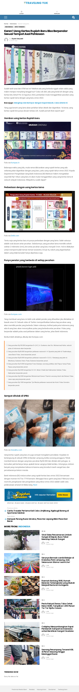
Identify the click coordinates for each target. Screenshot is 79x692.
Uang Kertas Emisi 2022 (48, 503)
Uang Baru (20, 503)
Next (35, 485)
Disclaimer (52, 689)
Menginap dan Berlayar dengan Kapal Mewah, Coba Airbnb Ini (40, 103)
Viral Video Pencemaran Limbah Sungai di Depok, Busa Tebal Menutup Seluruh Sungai (57, 537)
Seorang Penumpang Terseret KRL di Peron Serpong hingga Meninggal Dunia (58, 651)
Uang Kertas (32, 503)
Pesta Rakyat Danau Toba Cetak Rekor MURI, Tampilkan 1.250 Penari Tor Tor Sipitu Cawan (58, 605)
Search (73, 17)
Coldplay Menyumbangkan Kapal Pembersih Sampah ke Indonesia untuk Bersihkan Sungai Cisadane (57, 628)
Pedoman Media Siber (19, 689)
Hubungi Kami (41, 689)
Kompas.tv (15, 163)
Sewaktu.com (16, 450)
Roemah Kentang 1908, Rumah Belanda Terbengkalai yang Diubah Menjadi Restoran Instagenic (58, 583)
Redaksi (32, 689)
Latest (21, 13)
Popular (57, 13)
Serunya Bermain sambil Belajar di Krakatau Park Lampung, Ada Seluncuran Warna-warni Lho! (58, 560)
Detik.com (15, 236)
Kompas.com (16, 314)
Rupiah (11, 503)
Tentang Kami (62, 689)
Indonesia (24, 526)
